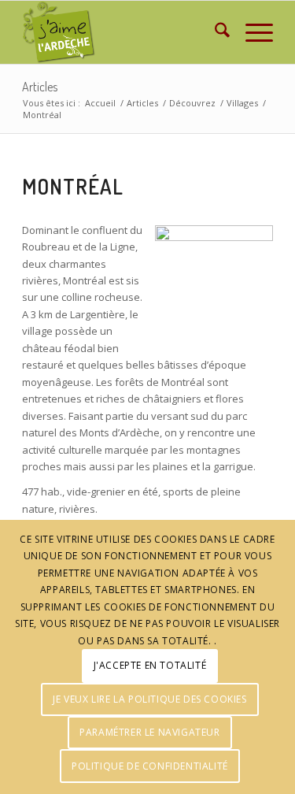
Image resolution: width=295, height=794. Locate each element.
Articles (39, 87)
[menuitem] (214, 32)
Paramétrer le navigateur (149, 732)
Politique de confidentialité (150, 766)
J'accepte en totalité (150, 665)
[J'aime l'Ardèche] (122, 32)
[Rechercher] (214, 32)
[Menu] (251, 32)
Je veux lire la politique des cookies (149, 699)
